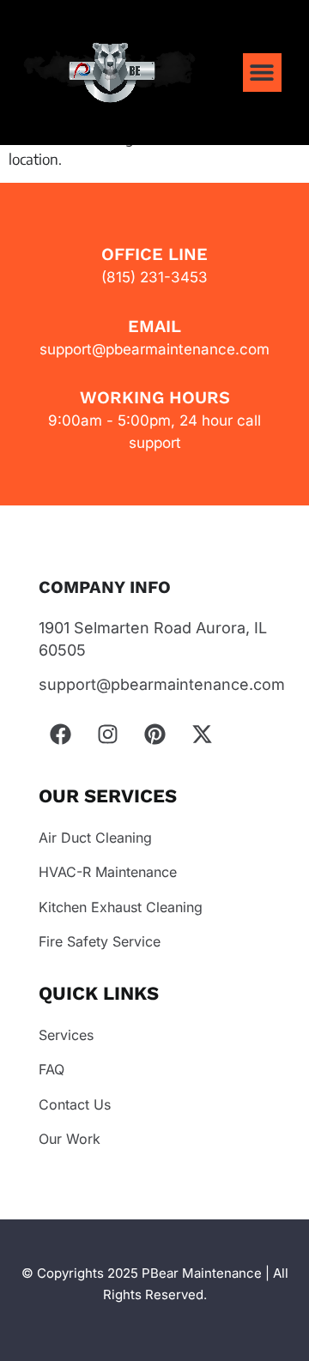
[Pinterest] (154, 734)
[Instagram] (107, 734)
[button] (262, 72)
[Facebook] (60, 734)
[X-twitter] (201, 734)
